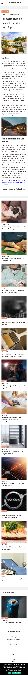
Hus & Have (5, 11)
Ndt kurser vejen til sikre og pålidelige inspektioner (13, 387)
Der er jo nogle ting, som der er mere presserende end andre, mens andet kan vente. (13, 182)
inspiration (4, 222)
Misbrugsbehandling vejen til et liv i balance (13, 323)
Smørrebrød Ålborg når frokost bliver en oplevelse (13, 548)
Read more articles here (14, 189)
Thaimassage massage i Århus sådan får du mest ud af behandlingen (11, 420)
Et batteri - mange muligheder (11, 622)
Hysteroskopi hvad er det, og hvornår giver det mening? (14, 580)
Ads (14, 659)
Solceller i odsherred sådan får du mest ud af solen (12, 484)
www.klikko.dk (15, 647)
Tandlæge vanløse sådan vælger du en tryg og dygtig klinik (13, 291)
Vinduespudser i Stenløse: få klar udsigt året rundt (12, 453)
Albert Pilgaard (15, 14)
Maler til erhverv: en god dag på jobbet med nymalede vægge (12, 355)
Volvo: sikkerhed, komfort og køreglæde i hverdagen (11, 516)
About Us (14, 661)
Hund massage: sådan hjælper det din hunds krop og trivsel (13, 228)
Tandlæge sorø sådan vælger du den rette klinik (12, 260)
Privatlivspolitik (16, 672)
